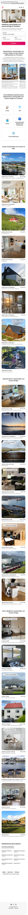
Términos (16, 908)
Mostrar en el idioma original (17, 3)
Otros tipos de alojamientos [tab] (8, 846)
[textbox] (7, 39)
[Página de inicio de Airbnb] (3, 7)
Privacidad (10, 908)
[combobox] (13, 34)
